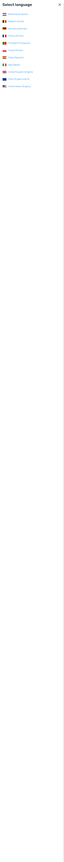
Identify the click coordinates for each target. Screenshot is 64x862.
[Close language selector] (60, 5)
